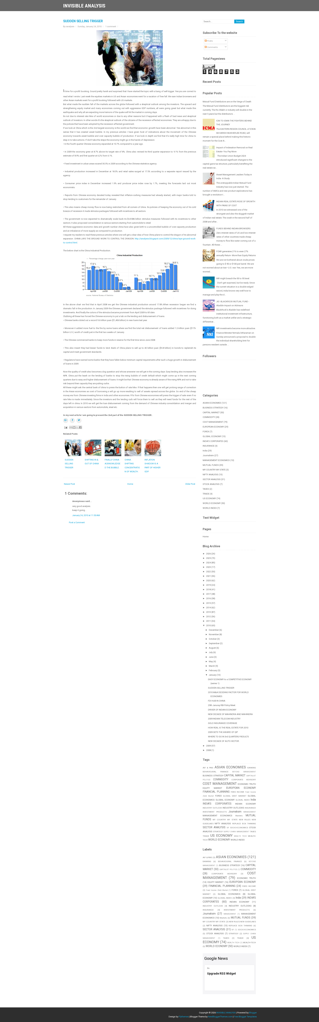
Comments (212, 47)
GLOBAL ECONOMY (212, 436)
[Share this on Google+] (65, 420)
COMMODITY (209, 417)
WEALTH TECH (240, 836)
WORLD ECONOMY (212, 503)
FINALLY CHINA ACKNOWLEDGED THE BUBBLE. (112, 463)
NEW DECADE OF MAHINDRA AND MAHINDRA (230, 714)
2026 (208, 553)
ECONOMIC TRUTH (247, 784)
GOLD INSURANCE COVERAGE (222, 723)
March (212, 666)
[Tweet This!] (78, 420)
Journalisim (208, 455)
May (211, 661)
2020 (208, 580)
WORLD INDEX (210, 508)
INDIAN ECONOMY (245, 804)
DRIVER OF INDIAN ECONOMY (222, 709)
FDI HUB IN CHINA (216, 701)
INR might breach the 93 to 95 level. (233, 278)
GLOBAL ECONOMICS (229, 894)
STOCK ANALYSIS (211, 484)
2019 (208, 585)
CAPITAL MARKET (211, 412)
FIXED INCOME (237, 792)
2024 (208, 562)
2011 (208, 621)
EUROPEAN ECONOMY (213, 426)
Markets (239, 815)
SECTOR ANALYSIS (212, 479)
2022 (208, 571)
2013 (208, 612)
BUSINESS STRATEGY (213, 407)
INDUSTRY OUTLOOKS (233, 808)
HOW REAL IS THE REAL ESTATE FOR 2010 (228, 727)
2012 (208, 616)
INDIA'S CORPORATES (213, 441)
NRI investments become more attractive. (236, 328)
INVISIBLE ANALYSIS (84, 6)
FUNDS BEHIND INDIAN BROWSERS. (233, 228)
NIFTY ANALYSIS (210, 474)
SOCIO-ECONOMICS (239, 827)
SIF (228, 828)
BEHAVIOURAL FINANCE (215, 772)
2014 (208, 607)
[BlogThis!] (74, 427)
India (205, 450)
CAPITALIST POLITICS (228, 869)
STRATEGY (218, 831)
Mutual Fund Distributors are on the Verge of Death (227, 101)
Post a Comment (77, 522)
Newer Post (69, 484)
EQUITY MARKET (212, 788)
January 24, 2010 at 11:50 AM (86, 515)
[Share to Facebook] (80, 427)
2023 (208, 567)
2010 (208, 625)
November (214, 634)
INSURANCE (208, 446)
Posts (210, 41)
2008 (208, 750)
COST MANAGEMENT (213, 422)
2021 (208, 576)
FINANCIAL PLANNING (216, 791)
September (214, 643)
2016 (208, 598)
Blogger (253, 1012)
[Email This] (71, 427)
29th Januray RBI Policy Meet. (222, 705)
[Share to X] (77, 427)
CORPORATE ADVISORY (243, 779)
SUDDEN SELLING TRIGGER (83, 21)
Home (130, 484)
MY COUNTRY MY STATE (214, 469)
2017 (208, 594)
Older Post (190, 484)
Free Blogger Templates (245, 1016)
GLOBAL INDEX (243, 800)
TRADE (206, 494)
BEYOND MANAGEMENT (244, 772)
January (213, 675)
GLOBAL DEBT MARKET (234, 796)
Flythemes (184, 1016)
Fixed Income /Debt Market (217, 890)
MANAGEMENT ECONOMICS (216, 460)
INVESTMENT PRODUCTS (215, 812)
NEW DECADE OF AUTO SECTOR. (223, 741)
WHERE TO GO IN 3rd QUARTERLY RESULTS (228, 736)
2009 (208, 745)
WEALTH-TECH (249, 942)
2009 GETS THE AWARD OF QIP (223, 732)
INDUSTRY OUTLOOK (212, 808)
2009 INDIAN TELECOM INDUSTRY (224, 718)
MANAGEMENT (249, 812)
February (213, 670)
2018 (208, 589)
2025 (208, 558)
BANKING (251, 768)
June (211, 657)
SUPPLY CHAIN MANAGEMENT (236, 832)
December (214, 630)
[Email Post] (65, 427)
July (211, 652)
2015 (208, 603)
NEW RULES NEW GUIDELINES (242, 921)
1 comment (110, 26)
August (212, 648)
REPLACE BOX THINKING (244, 823)
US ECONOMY (209, 498)
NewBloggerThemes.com (220, 1016)
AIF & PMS (208, 768)
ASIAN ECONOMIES (212, 403)
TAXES (206, 489)
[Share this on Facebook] (72, 420)
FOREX (206, 431)
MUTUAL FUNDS (211, 465)
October (213, 639)
